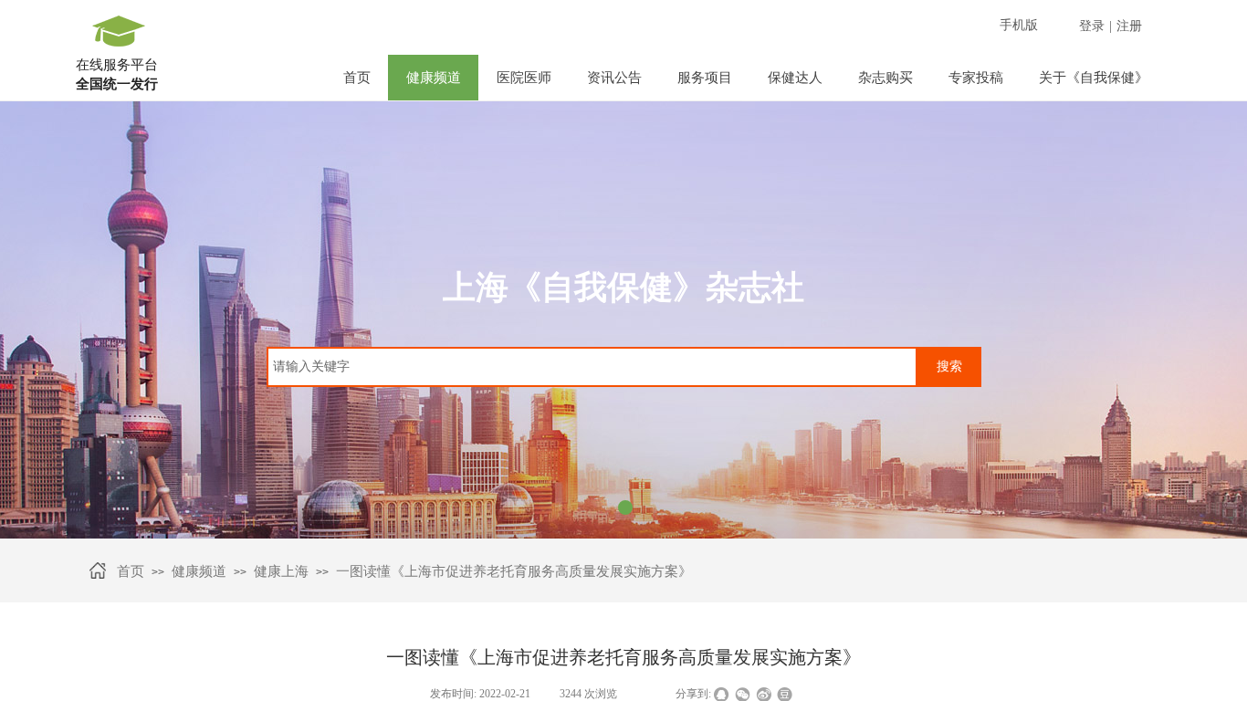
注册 (1129, 26)
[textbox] (592, 367)
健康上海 (281, 571)
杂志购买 (885, 77)
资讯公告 (614, 77)
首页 (357, 77)
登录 (1092, 26)
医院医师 (524, 77)
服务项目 (704, 77)
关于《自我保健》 (1093, 77)
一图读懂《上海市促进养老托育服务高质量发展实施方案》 (514, 571)
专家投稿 (975, 77)
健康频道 (433, 77)
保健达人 (795, 77)
